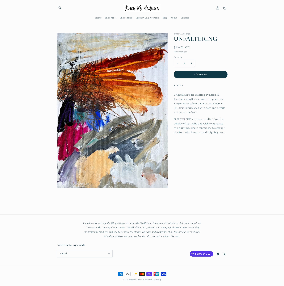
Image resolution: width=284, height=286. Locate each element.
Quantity (178, 57)
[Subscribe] (108, 253)
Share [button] (180, 85)
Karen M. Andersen (137, 280)
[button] (60, 8)
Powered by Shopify (153, 280)
